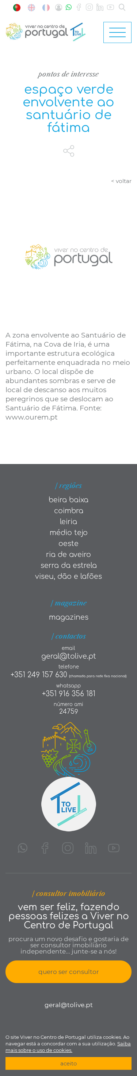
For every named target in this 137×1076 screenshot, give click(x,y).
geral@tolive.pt (68, 656)
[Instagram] (89, 7)
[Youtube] (110, 7)
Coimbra (68, 511)
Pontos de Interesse (68, 74)
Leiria (68, 522)
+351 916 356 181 (68, 694)
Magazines (68, 617)
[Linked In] (99, 7)
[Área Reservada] (58, 7)
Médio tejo (69, 533)
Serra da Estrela (69, 565)
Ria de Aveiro (68, 554)
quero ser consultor (68, 971)
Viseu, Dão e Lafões (68, 576)
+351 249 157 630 (39, 675)
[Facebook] (78, 7)
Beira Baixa (68, 500)
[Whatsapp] (69, 7)
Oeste (68, 543)
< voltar (121, 181)
